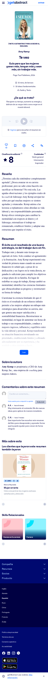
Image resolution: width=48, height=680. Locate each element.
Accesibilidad (7, 646)
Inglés (4, 589)
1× (10, 121)
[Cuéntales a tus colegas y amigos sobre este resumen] (33, 145)
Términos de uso (8, 637)
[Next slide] (44, 504)
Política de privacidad (10, 632)
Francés (5, 617)
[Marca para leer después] (15, 145)
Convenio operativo (9, 642)
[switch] (24, 121)
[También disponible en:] (41, 145)
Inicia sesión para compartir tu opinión (20, 401)
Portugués (6, 612)
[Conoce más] (21, 154)
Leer (24, 352)
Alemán (4, 593)
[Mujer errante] (24, 466)
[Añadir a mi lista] (24, 145)
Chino (4, 607)
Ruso (3, 603)
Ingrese (13, 130)
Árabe (4, 622)
